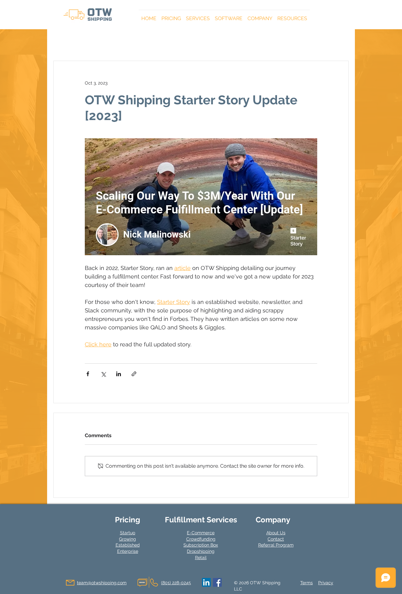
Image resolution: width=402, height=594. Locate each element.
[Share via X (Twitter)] (103, 374)
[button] (171, 16)
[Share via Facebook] (88, 374)
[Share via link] (134, 374)
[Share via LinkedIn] (119, 374)
